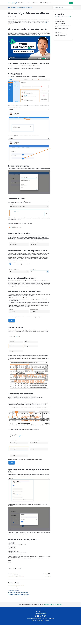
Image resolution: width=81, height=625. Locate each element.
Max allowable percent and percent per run (63, 26)
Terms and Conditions (36, 620)
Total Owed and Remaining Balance (62, 30)
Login (71, 2)
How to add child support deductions (16, 576)
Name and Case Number (60, 23)
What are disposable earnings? (61, 28)
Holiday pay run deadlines (13, 590)
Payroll (18, 7)
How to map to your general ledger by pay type (18, 594)
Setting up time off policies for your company (18, 592)
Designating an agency (60, 21)
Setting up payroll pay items (14, 588)
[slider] (24, 58)
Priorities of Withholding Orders (61, 37)
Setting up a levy (58, 32)
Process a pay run (46, 576)
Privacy (42, 620)
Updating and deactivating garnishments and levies (60, 34)
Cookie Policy (46, 620)
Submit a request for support (53, 604)
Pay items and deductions (26, 7)
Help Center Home (12, 7)
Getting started (58, 19)
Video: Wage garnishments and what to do (63, 17)
